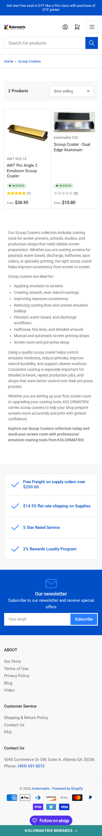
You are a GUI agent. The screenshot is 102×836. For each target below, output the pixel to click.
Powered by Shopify (67, 788)
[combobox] (51, 43)
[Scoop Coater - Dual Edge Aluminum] (74, 122)
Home (8, 61)
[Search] (92, 43)
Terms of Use (16, 668)
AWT (10, 159)
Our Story (12, 661)
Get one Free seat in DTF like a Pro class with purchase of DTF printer (51, 8)
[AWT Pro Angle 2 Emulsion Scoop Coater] (27, 132)
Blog (8, 683)
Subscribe (84, 619)
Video (9, 690)
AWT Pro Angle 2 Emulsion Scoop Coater (22, 170)
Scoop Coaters (29, 61)
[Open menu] (92, 27)
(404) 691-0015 (31, 766)
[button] (51, 830)
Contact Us (14, 725)
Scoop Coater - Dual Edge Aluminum (72, 147)
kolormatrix (62, 137)
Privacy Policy (16, 675)
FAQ (7, 732)
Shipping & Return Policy (26, 717)
